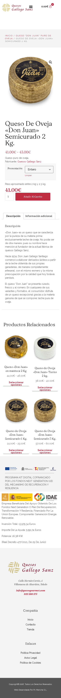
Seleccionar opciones (16, 383)
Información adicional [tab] (38, 216)
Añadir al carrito (33, 196)
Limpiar (28, 175)
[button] (31, 6)
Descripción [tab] (13, 216)
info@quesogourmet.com (30, 590)
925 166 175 (30, 594)
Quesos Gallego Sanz (29, 161)
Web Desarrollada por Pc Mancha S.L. (30, 690)
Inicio (9, 36)
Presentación (15, 168)
